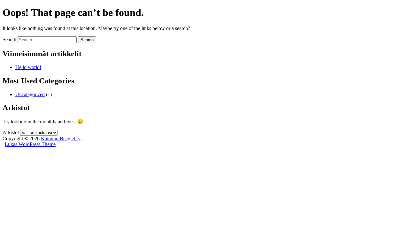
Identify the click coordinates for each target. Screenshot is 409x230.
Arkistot (11, 132)
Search (9, 39)
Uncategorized (30, 94)
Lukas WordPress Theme (30, 144)
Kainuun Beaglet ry (61, 138)
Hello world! (28, 67)
